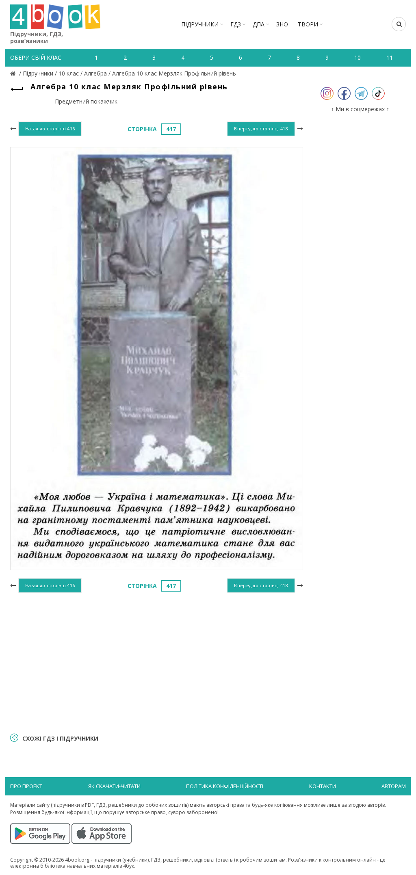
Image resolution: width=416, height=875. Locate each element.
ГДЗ (235, 24)
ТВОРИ (308, 24)
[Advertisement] (156, 661)
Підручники (200, 24)
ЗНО (282, 24)
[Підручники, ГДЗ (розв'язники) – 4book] (13, 73)
